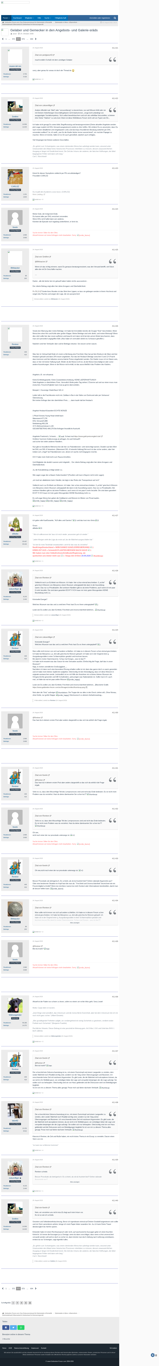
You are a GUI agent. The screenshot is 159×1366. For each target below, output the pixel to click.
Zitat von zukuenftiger (44, 105)
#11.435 (115, 941)
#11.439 (115, 1160)
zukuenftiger (55, 615)
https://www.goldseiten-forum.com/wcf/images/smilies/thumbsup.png (59, 687)
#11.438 (115, 1102)
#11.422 (115, 98)
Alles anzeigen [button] (75, 923)
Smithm (52, 1261)
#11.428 (115, 571)
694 (31, 39)
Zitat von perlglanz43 (43, 55)
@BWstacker (40, 262)
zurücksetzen (156, 1356)
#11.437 (115, 1051)
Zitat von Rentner (42, 578)
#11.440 (115, 1200)
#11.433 (115, 858)
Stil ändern (113, 1348)
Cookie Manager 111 (153, 1356)
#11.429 (115, 630)
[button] (5, 1327)
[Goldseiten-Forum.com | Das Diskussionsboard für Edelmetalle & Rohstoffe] (59, 7)
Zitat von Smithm (42, 257)
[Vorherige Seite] (3, 39)
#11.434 (115, 900)
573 (23, 39)
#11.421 (115, 48)
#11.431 (115, 768)
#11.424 (115, 209)
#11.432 (115, 809)
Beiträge (6, 77)
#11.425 (115, 250)
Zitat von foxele (41, 775)
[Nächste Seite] (35, 39)
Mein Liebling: (38, 194)
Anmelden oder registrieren (100, 18)
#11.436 (115, 997)
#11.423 (115, 168)
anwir (15, 34)
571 (13, 39)
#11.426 (115, 326)
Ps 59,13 (36, 291)
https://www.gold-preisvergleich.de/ (87, 436)
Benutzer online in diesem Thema (16, 1334)
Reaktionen (7, 74)
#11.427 (115, 515)
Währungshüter (56, 1036)
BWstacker (54, 299)
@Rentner (36, 718)
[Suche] (115, 18)
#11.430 (115, 713)
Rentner (52, 700)
